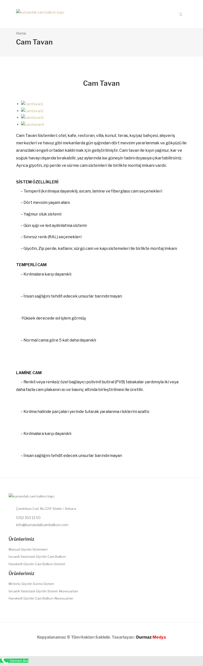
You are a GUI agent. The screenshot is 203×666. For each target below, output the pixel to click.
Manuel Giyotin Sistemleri (28, 549)
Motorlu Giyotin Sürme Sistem (31, 584)
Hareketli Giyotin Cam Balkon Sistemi (37, 564)
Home (21, 33)
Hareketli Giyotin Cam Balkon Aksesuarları (41, 598)
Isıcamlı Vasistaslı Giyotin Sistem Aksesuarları (43, 591)
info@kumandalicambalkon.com (42, 525)
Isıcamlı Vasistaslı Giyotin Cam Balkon (37, 557)
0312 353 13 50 (28, 518)
